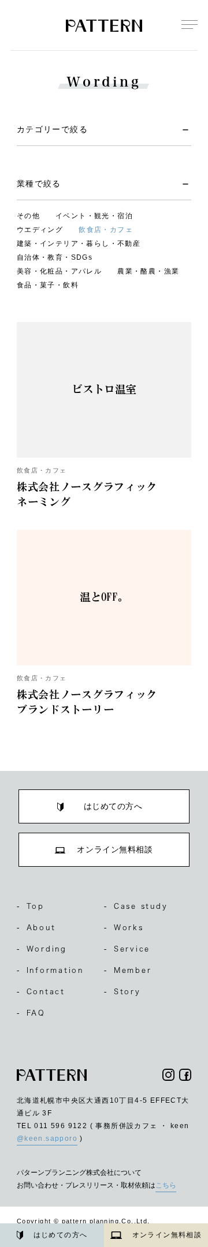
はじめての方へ (61, 1235)
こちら (165, 1185)
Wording (42, 948)
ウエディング (40, 229)
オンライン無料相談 (167, 1235)
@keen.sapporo (47, 1138)
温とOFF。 (104, 596)
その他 (28, 215)
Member (127, 970)
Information (50, 970)
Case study (136, 906)
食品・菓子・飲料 (48, 285)
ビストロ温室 (104, 389)
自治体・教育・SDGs (54, 257)
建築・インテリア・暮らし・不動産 (78, 243)
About (36, 927)
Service (127, 948)
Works (124, 927)
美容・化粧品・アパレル (59, 271)
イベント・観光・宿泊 (94, 215)
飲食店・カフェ (106, 229)
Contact (41, 991)
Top (30, 906)
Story (122, 991)
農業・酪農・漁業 (148, 271)
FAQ (31, 1012)
